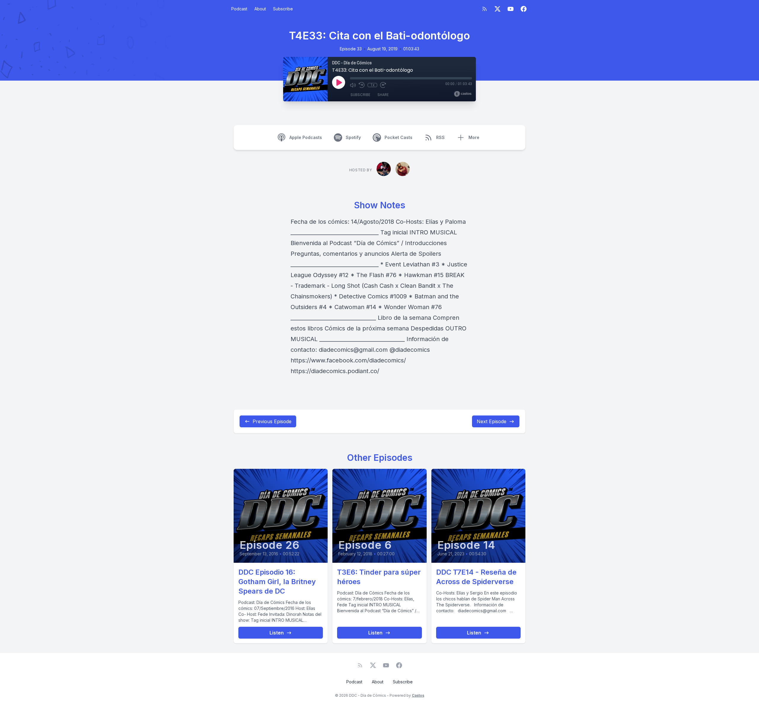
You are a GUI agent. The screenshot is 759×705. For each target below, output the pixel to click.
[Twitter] (497, 9)
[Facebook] (523, 9)
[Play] (338, 82)
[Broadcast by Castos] (462, 94)
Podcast (239, 8)
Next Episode (491, 421)
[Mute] (353, 85)
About (260, 8)
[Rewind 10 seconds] (362, 85)
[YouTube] (510, 9)
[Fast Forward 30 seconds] (383, 85)
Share (383, 94)
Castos (418, 695)
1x (372, 85)
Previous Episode (272, 421)
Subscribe (283, 8)
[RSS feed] (484, 9)
